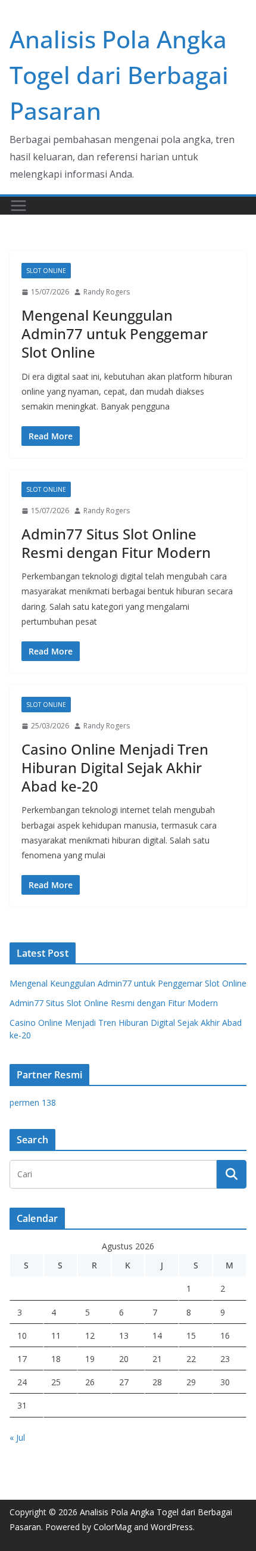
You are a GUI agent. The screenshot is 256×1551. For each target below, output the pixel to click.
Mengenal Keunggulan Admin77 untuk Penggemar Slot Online (114, 333)
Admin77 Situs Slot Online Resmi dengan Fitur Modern (116, 543)
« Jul (17, 1437)
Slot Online (46, 270)
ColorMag (112, 1527)
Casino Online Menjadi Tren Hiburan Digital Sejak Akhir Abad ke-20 (114, 767)
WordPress (172, 1527)
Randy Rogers (106, 292)
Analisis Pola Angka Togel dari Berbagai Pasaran (119, 75)
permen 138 (33, 1102)
